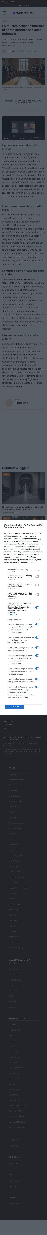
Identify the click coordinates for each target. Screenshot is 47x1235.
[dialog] (23, 617)
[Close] (42, 525)
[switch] (37, 576)
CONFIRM (14, 707)
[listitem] (23, 570)
